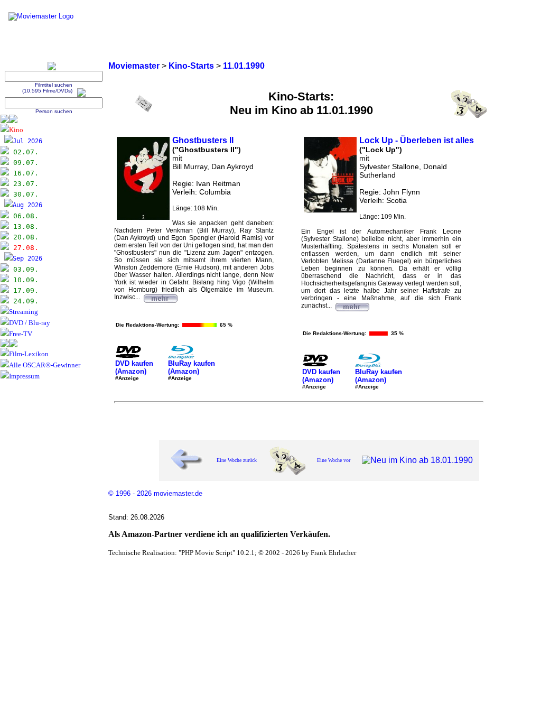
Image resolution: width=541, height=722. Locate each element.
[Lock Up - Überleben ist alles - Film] (351, 305)
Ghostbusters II (203, 140)
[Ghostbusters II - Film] (160, 297)
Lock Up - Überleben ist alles (416, 140)
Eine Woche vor (333, 460)
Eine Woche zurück (237, 460)
